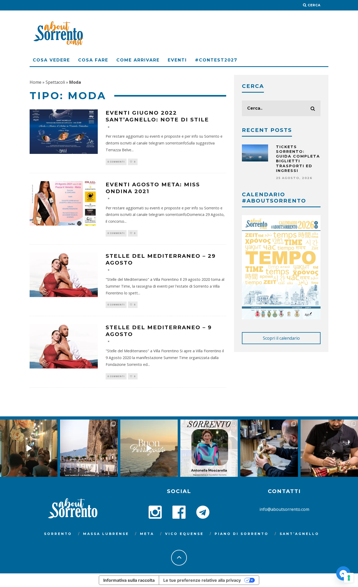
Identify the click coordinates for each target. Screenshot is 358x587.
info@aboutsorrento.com (284, 509)
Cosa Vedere (51, 60)
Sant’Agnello (299, 534)
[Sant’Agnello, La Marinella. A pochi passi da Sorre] (88, 448)
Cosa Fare (93, 60)
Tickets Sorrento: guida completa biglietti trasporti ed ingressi (298, 158)
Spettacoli (55, 82)
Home (35, 82)
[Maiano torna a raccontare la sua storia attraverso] (28, 448)
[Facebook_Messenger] (343, 573)
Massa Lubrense (106, 534)
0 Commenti (116, 161)
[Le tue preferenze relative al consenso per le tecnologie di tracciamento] (349, 578)
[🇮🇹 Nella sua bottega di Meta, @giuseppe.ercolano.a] (269, 448)
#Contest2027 (216, 60)
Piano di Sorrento (242, 534)
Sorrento (58, 534)
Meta (147, 534)
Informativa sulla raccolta (129, 580)
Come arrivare (138, 60)
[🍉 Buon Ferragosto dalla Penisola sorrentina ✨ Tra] (149, 448)
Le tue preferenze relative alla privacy (202, 580)
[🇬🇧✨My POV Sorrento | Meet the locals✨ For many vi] (209, 448)
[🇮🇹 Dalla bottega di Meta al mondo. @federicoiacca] (329, 448)
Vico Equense (184, 534)
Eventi (177, 60)
